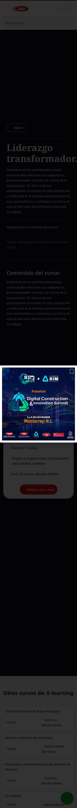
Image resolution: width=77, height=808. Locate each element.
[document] (38, 404)
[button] (71, 371)
